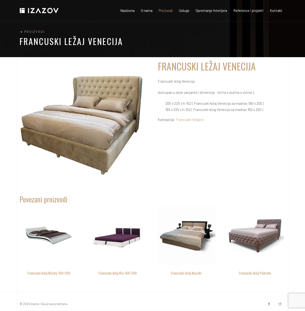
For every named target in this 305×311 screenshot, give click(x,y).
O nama (146, 10)
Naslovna (127, 10)
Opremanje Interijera (211, 10)
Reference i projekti (248, 10)
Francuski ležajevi (190, 119)
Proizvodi (166, 10)
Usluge (184, 10)
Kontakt (276, 10)
